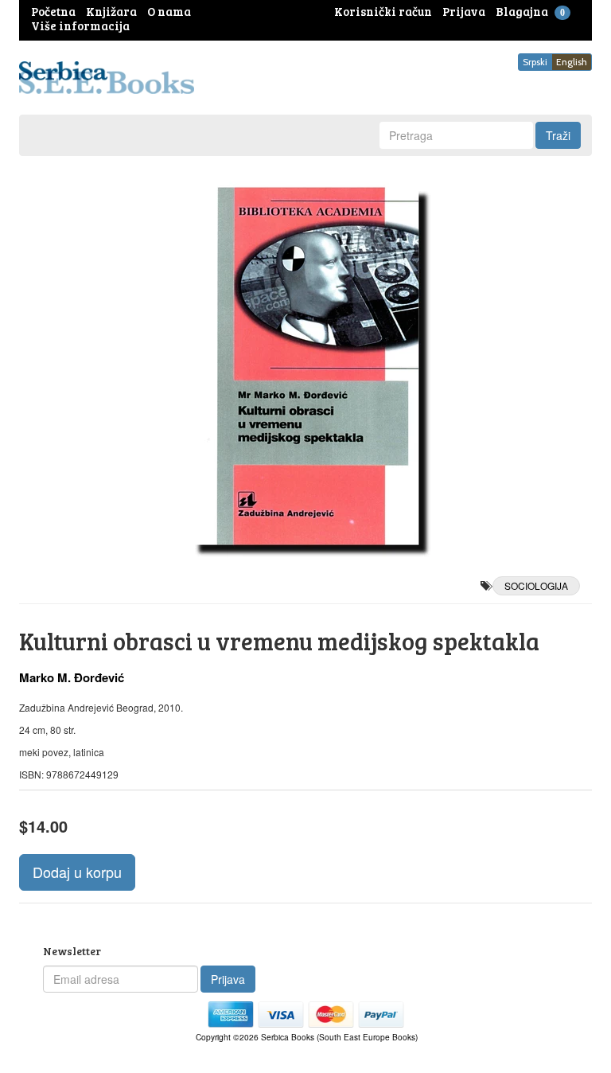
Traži (558, 135)
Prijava (228, 979)
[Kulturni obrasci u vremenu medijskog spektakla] (305, 366)
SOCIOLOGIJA (536, 585)
